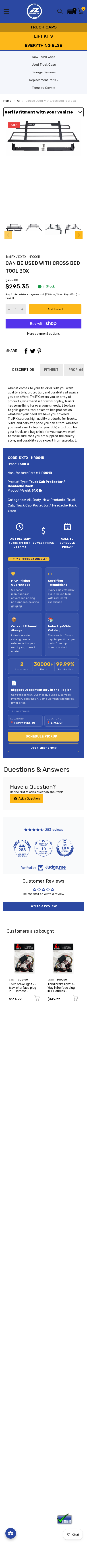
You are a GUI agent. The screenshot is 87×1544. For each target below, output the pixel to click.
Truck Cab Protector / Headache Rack (46, 505)
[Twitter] (32, 351)
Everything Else (43, 45)
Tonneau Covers (43, 87)
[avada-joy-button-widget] (10, 1533)
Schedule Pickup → (43, 736)
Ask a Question (29, 798)
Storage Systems (43, 72)
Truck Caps (43, 27)
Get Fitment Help (44, 747)
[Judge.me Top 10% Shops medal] (65, 848)
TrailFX (10, 257)
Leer (12, 979)
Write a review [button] (44, 906)
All (28, 500)
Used (12, 511)
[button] (71, 11)
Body (36, 500)
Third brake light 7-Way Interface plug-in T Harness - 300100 (23, 989)
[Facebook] (26, 351)
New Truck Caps (43, 57)
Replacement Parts (42, 80)
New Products (53, 500)
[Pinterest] (39, 351)
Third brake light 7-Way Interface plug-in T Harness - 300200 (62, 989)
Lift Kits (43, 36)
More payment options (43, 334)
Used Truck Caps (43, 64)
